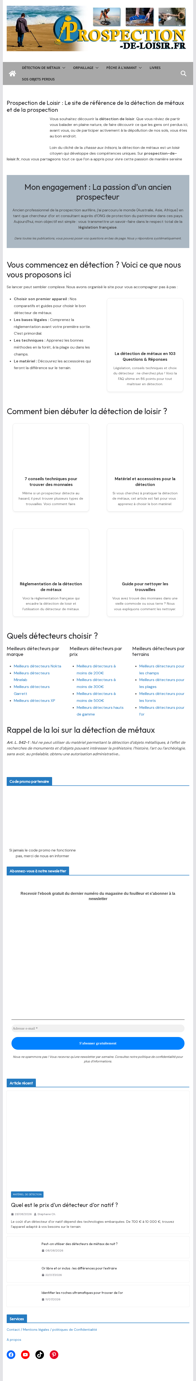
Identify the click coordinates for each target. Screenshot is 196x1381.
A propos (14, 1339)
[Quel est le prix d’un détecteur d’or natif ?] (98, 1139)
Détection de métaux (41, 67)
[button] (62, 67)
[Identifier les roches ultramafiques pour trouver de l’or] (22, 1296)
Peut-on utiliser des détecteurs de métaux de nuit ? (80, 1244)
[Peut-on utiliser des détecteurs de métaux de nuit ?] (22, 1247)
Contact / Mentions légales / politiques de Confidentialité (52, 1329)
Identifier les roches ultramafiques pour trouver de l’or (82, 1293)
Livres (155, 67)
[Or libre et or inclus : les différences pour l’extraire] (22, 1271)
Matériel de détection (27, 1194)
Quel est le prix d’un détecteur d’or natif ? (64, 1204)
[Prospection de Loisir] (12, 73)
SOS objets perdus (38, 79)
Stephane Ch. (47, 1214)
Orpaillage (83, 67)
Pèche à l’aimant (121, 67)
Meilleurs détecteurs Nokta (37, 666)
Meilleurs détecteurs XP (34, 700)
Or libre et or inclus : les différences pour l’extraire (79, 1268)
